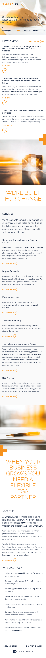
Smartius (10, 4)
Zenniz (18, 30)
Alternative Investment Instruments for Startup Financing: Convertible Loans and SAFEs (21, 81)
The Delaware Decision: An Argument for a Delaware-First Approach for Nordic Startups (21, 48)
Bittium (27, 30)
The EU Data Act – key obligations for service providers (22, 112)
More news (34, 41)
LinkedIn (15, 651)
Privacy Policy (34, 646)
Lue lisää (4, 70)
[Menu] (42, 5)
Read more (7, 263)
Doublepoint (7, 30)
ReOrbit (36, 30)
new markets (16, 630)
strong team (17, 573)
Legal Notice (11, 646)
